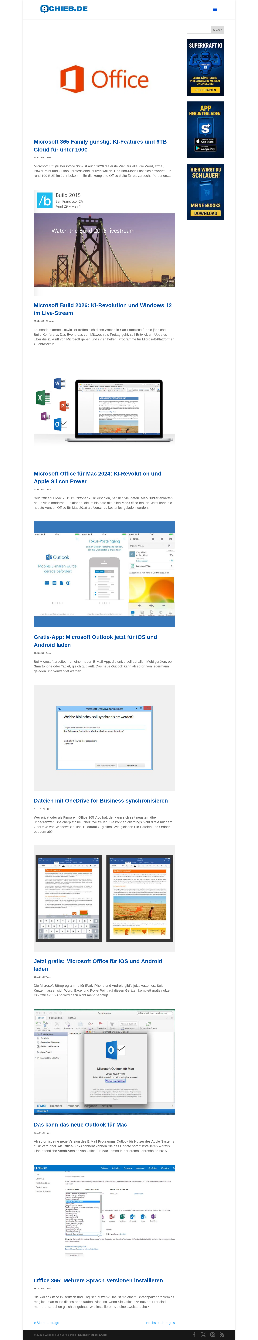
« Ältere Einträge (46, 1323)
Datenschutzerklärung (92, 1334)
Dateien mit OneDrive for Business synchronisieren (101, 800)
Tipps (48, 653)
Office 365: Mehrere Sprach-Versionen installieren (98, 1280)
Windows (50, 321)
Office (48, 158)
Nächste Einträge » (160, 1323)
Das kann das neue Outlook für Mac (80, 1124)
